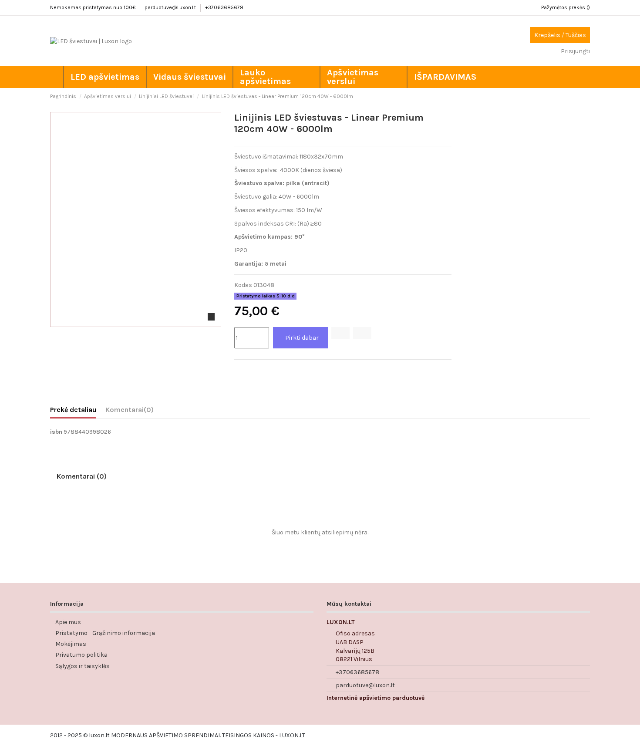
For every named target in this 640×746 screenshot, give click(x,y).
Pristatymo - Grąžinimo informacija (105, 633)
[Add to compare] (362, 333)
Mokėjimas (70, 644)
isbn (56, 431)
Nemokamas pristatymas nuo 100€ (93, 7)
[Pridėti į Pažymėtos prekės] (340, 333)
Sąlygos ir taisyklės (82, 666)
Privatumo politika (81, 654)
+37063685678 (224, 7)
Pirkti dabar (302, 337)
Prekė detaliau (73, 409)
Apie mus (68, 622)
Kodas (243, 285)
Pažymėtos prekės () (565, 7)
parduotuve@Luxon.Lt (171, 7)
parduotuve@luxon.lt (365, 685)
